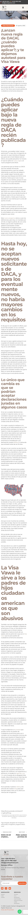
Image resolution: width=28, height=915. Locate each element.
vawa (2, 826)
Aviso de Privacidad (7, 910)
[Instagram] (6, 888)
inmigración (11, 824)
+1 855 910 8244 (9, 858)
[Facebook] (2, 888)
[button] (23, 7)
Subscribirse (22, 883)
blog (15, 788)
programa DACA (20, 824)
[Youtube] (10, 888)
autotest (18, 729)
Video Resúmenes (8, 25)
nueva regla (17, 161)
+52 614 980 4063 (10, 860)
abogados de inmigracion (17, 822)
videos (18, 787)
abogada (6, 822)
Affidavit (16, 442)
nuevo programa (9, 218)
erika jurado (4, 824)
